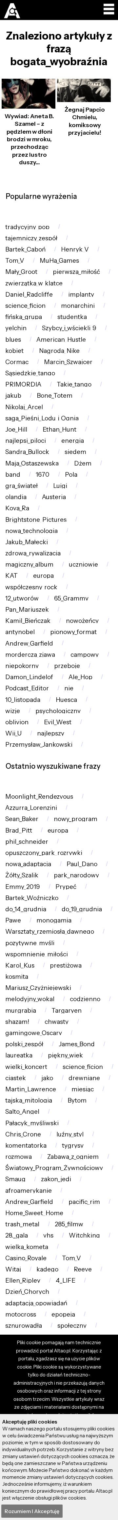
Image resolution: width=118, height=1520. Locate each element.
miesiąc (82, 1089)
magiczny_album (29, 564)
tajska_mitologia (28, 1100)
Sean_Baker (21, 819)
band (12, 474)
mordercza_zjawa (30, 654)
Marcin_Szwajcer (68, 362)
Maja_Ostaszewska (32, 463)
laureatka (18, 1055)
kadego (47, 1269)
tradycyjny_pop (27, 227)
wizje (12, 711)
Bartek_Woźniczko (31, 898)
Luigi (60, 486)
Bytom (77, 1100)
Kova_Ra (17, 508)
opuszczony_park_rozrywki (43, 853)
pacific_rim (84, 1202)
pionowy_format (73, 632)
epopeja (63, 1314)
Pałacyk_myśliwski (32, 1123)
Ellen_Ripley (22, 1280)
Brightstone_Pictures (36, 519)
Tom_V (14, 260)
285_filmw (69, 1224)
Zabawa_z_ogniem (73, 1156)
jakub (13, 395)
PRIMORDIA (23, 384)
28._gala (16, 1235)
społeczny (72, 1325)
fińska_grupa (23, 317)
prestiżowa (66, 965)
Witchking (84, 1235)
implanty (81, 294)
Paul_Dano (82, 864)
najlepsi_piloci (25, 440)
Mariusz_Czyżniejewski (38, 988)
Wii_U (13, 733)
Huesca (66, 700)
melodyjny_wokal (29, 999)
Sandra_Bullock (27, 452)
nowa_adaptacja (28, 864)
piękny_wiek (65, 1055)
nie (68, 688)
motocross (20, 1314)
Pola (71, 474)
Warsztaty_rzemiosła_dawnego (49, 931)
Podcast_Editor (27, 688)
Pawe (13, 920)
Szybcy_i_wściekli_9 (69, 328)
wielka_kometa (26, 1247)
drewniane (84, 1078)
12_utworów (22, 598)
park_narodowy (76, 875)
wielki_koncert (26, 1067)
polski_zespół (24, 1044)
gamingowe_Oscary (33, 1033)
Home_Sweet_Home (34, 1213)
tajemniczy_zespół (31, 238)
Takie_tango (74, 384)
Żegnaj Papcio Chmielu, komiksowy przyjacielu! (85, 121)
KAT (11, 575)
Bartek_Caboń (25, 249)
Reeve (83, 1269)
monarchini (78, 305)
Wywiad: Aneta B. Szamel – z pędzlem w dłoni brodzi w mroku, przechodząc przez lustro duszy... (29, 139)
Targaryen (66, 1010)
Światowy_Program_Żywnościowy (54, 1168)
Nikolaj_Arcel (24, 407)
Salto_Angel (22, 1111)
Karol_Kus (19, 965)
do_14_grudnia (25, 909)
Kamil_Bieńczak (27, 621)
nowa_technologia (31, 531)
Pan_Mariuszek (27, 609)
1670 (42, 474)
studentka (72, 317)
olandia (16, 497)
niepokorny (22, 666)
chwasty (57, 1022)
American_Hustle (61, 339)
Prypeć (65, 887)
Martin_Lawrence (30, 1089)
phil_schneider (26, 841)
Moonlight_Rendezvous (39, 796)
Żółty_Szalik (21, 875)
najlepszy (50, 733)
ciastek (15, 1078)
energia (72, 440)
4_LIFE (65, 1280)
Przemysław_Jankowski (38, 744)
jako (47, 1078)
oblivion (17, 722)
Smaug (15, 1179)
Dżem (82, 463)
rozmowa (18, 1156)
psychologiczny (58, 711)
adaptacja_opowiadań (36, 1303)
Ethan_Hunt (59, 429)
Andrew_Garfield (29, 643)
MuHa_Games (59, 260)
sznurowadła (23, 1325)
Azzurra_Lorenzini (31, 808)
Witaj (13, 1269)
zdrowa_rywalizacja (33, 553)
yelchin (16, 328)
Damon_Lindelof (29, 677)
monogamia (53, 920)
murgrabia (20, 1010)
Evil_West (57, 722)
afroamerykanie (28, 1190)
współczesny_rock (31, 587)
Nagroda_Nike (59, 351)
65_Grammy (71, 598)
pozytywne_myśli (29, 943)
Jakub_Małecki (26, 542)
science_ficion (25, 305)
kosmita (16, 976)
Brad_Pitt (18, 830)
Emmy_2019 (22, 887)
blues (13, 339)
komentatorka (26, 1145)
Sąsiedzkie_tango (30, 373)
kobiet (14, 351)
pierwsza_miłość (76, 272)
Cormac (17, 362)
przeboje (67, 666)
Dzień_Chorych (27, 1291)
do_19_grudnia (82, 909)
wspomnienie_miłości (36, 954)
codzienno (85, 999)
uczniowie (83, 564)
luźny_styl (70, 1134)
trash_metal (22, 1224)
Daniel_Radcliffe (29, 294)
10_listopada (22, 700)
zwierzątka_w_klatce (34, 283)
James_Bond (77, 1044)
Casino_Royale (26, 1258)
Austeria (54, 497)
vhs (48, 1235)
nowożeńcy (82, 621)
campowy (84, 654)
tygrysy (73, 1145)
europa (43, 575)
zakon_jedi (56, 1179)
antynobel (20, 632)
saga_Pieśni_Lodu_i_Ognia (42, 418)
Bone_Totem (54, 395)
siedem (75, 452)
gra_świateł (21, 486)
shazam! (17, 1022)
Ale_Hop (80, 677)
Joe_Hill (16, 429)
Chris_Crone (23, 1134)
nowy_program (75, 819)
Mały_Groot (21, 272)
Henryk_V (75, 249)
